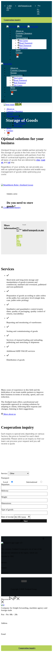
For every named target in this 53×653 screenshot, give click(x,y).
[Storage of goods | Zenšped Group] (17, 185)
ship (38, 160)
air (2, 162)
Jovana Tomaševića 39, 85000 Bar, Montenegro (24, 627)
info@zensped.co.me (33, 230)
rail (9, 162)
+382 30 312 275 (19, 240)
